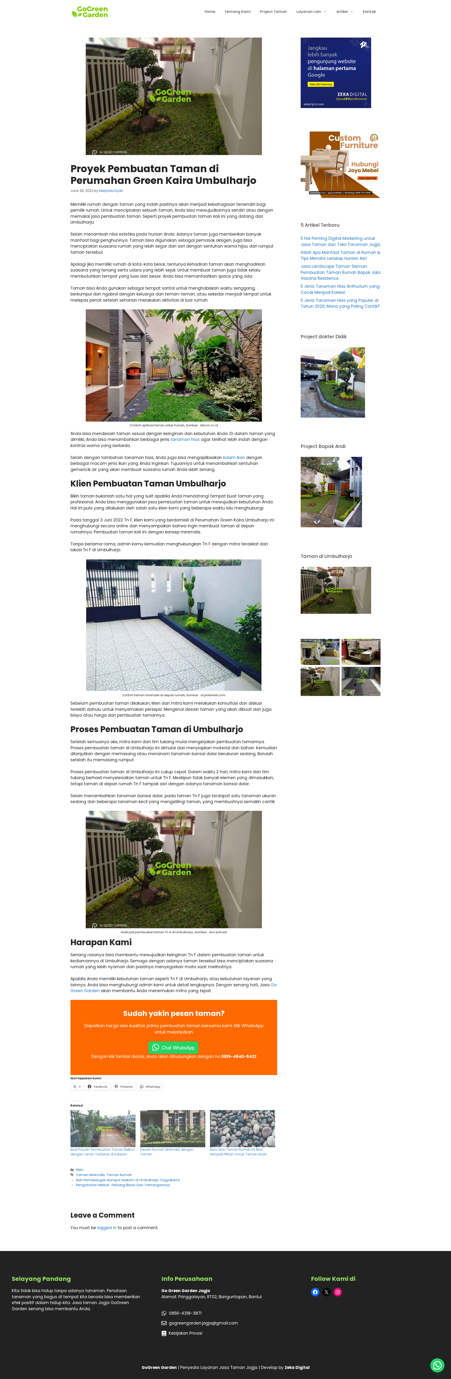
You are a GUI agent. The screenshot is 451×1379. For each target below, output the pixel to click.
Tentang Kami (238, 11)
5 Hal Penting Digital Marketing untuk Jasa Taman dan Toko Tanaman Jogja (340, 241)
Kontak (369, 11)
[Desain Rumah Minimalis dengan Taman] (172, 1128)
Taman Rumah (119, 1175)
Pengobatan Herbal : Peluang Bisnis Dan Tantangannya (123, 1185)
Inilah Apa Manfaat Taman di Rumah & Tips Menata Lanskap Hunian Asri (340, 255)
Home (210, 11)
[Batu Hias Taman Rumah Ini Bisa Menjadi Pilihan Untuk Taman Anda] (242, 1128)
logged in (107, 1228)
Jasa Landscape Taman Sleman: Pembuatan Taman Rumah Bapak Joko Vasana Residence (341, 272)
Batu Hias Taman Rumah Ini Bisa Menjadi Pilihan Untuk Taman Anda (238, 1152)
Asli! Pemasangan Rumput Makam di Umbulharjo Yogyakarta (128, 1180)
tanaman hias (185, 439)
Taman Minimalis (90, 1175)
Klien (79, 1169)
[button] (437, 1365)
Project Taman (273, 11)
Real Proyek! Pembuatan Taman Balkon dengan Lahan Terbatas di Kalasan (102, 1152)
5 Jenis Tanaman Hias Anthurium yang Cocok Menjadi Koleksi (340, 289)
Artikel (342, 11)
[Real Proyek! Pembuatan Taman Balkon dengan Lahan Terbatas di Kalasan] (103, 1128)
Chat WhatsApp (178, 1047)
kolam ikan (234, 457)
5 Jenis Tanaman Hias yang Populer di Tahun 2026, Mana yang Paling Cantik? (340, 303)
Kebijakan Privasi (185, 1333)
